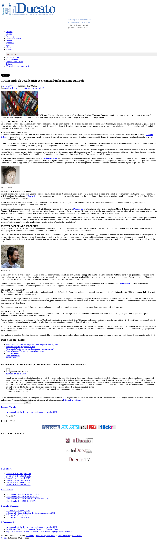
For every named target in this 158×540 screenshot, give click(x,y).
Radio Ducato (7, 489)
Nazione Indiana (50, 158)
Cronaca (9, 32)
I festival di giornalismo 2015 (17, 66)
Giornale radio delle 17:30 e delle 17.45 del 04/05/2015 (27, 499)
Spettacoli (10, 43)
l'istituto (87, 27)
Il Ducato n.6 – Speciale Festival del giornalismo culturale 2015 (30, 513)
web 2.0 (41, 88)
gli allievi (71, 27)
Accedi (4, 538)
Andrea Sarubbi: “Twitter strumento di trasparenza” (26, 351)
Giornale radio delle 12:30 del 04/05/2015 (22, 501)
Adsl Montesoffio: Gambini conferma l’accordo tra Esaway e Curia (32, 529)
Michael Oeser (64, 536)
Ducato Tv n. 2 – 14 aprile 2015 (18, 476)
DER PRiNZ (77, 536)
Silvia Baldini (8, 86)
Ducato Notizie (8, 407)
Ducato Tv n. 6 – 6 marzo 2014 (18, 485)
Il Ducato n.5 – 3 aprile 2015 (17, 515)
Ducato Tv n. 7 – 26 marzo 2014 (18, 482)
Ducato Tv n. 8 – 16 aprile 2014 (18, 480)
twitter (34, 88)
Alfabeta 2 (30, 196)
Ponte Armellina (12, 59)
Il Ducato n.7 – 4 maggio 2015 (18, 511)
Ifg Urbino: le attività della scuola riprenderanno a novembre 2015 (31, 412)
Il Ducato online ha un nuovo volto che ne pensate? (13, 355)
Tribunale (9, 64)
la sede (78, 25)
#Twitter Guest (123, 283)
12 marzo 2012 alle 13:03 (16, 374)
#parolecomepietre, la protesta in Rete (20, 347)
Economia (10, 36)
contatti (85, 25)
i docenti (80, 27)
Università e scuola (13, 38)
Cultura (9, 40)
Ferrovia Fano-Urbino (14, 62)
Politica (9, 34)
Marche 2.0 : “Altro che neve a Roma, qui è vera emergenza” (30, 349)
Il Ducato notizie (8, 522)
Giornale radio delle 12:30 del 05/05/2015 (22, 497)
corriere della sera (12, 88)
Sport (8, 45)
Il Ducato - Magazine (10, 506)
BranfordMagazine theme (45, 536)
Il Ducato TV (6, 469)
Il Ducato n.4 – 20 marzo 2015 (18, 517)
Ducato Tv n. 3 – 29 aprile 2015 (18, 474)
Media (8, 47)
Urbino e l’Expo (12, 57)
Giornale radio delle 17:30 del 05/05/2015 (22, 494)
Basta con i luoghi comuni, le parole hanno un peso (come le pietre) (32, 344)
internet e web (25, 88)
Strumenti (9, 49)
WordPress (30, 536)
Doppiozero (78, 209)
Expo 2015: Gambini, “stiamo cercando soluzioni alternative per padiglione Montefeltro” (40, 531)
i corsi (72, 25)
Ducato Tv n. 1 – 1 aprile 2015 (18, 478)
